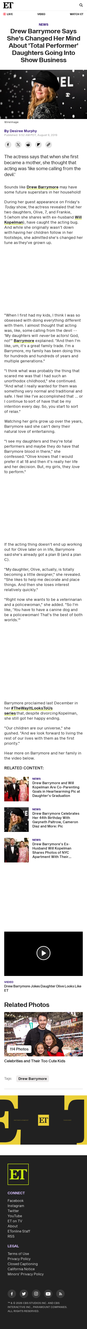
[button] (43, 953)
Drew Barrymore (42, 187)
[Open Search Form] (81, 5)
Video (41, 14)
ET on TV (15, 1221)
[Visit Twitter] (24, 1295)
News (43, 24)
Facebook (16, 1200)
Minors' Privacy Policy (26, 1274)
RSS (11, 1236)
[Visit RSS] (60, 1295)
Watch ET (76, 14)
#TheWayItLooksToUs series (28, 710)
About (13, 1226)
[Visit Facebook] (12, 1295)
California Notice (21, 1269)
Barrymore (24, 341)
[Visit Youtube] (48, 1294)
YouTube (15, 1216)
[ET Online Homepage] (9, 5)
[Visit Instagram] (36, 1295)
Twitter (13, 1211)
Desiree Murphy (23, 131)
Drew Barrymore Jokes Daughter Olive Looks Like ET (42, 988)
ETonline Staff (19, 1231)
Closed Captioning (23, 1264)
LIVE (10, 14)
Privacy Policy (19, 1259)
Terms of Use (18, 1253)
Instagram (16, 1205)
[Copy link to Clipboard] (48, 145)
